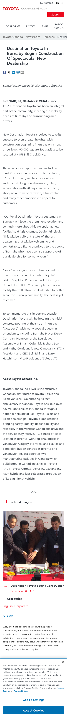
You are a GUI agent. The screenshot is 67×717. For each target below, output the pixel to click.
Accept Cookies (33, 710)
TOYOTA (30, 26)
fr (62, 3)
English (8, 606)
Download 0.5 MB (22, 591)
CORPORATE (13, 26)
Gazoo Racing (59, 26)
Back (10, 615)
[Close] (63, 662)
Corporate (21, 606)
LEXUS (44, 26)
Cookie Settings (33, 699)
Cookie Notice (21, 691)
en (57, 3)
